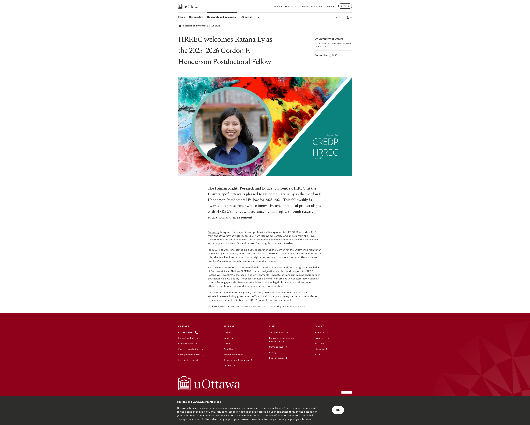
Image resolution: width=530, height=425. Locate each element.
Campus (276, 332)
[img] (189, 6)
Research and (236, 360)
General (186, 338)
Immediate (188, 360)
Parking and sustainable (281, 340)
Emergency (189, 354)
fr (336, 17)
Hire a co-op (188, 349)
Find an (185, 343)
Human (233, 354)
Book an (276, 358)
